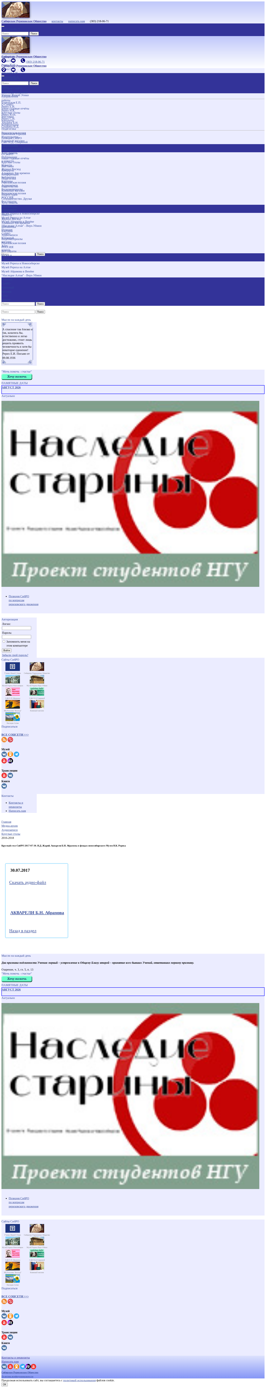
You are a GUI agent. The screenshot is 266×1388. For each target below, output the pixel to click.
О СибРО (7, 154)
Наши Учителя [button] (6, 89)
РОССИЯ (7, 247)
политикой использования (79, 1380)
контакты (57, 21)
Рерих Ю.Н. (8, 114)
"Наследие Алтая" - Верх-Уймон (21, 275)
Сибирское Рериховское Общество (19, 1372)
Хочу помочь (9, 202)
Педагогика (8, 178)
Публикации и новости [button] (9, 208)
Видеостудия (9, 194)
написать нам (76, 21)
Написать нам (17, 810)
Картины (7, 231)
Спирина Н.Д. (10, 126)
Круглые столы (10, 162)
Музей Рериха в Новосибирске (20, 263)
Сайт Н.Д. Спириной (14, 142)
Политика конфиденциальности (17, 1376)
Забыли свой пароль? (15, 655)
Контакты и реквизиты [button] (15, 1357)
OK (4, 1384)
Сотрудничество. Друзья (16, 198)
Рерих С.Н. (8, 118)
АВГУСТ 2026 (11, 387)
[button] (15, 734)
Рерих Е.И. (8, 106)
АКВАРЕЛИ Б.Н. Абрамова (37, 912)
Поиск (34, 33)
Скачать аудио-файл (27, 882)
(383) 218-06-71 (10, 29)
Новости (6, 214)
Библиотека (8, 226)
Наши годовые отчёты (15, 158)
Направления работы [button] (9, 148)
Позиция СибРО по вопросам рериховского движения (23, 600)
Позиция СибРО (11, 138)
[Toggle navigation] (2, 26)
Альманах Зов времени (15, 222)
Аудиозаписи (9, 235)
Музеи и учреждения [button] (8, 257)
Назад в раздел (22, 930)
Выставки (7, 166)
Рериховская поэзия (13, 182)
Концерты (7, 170)
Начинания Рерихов (13, 133)
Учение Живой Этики (15, 95)
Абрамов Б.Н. (9, 122)
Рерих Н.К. (8, 110)
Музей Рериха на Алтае (16, 267)
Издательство (9, 186)
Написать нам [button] (10, 1361)
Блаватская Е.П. (11, 102)
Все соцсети (8, 251)
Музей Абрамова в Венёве (17, 271)
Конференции (10, 174)
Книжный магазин (13, 190)
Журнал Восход (11, 218)
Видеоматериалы (12, 238)
